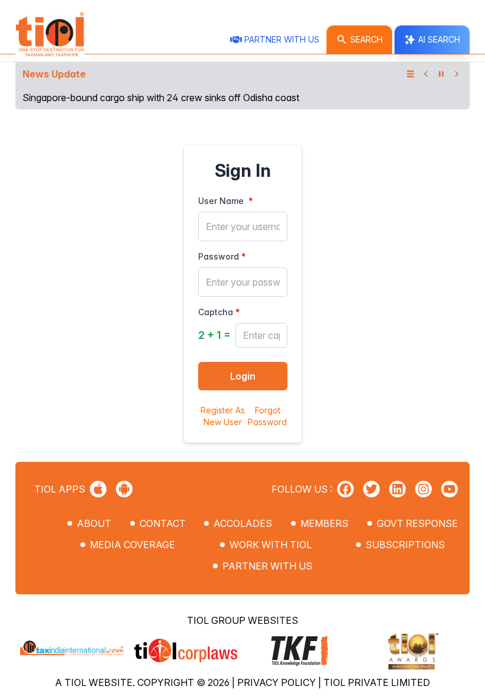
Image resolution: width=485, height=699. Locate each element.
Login (243, 376)
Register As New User (223, 416)
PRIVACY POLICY (277, 682)
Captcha (215, 312)
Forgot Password (267, 416)
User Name (221, 201)
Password (218, 256)
